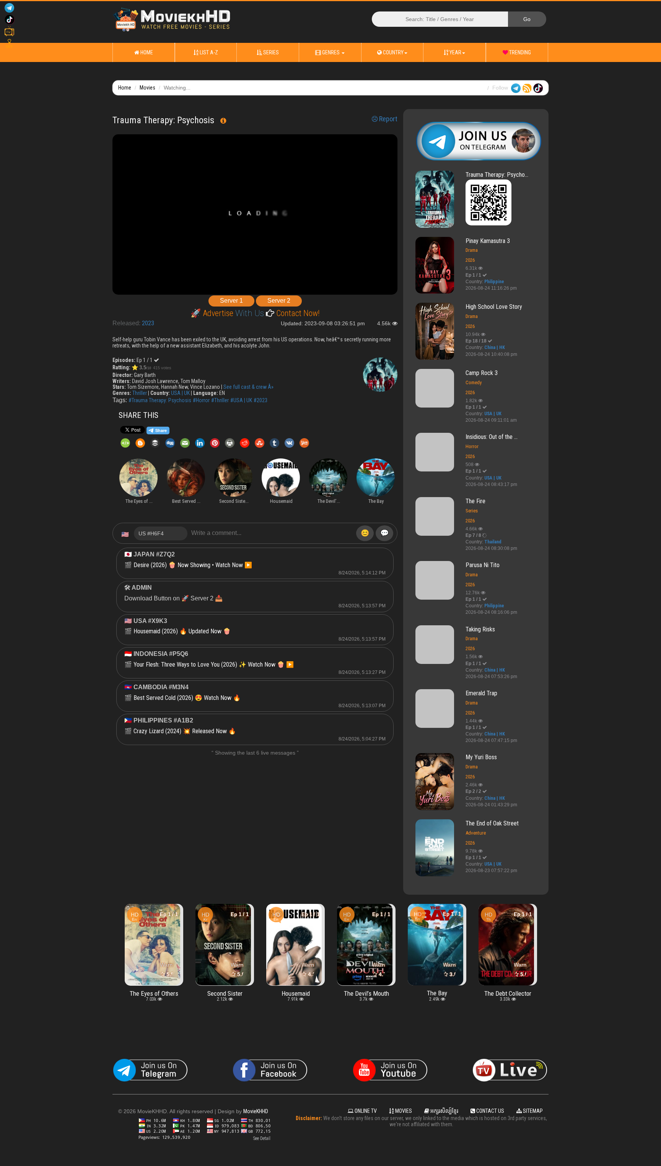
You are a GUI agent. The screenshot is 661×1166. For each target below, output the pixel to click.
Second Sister (154, 993)
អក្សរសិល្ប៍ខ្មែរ (443, 1111)
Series (270, 52)
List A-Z (208, 52)
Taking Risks (480, 629)
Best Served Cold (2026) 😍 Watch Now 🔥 (187, 697)
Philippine (494, 281)
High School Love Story (494, 306)
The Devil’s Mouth (295, 993)
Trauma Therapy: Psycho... (497, 174)
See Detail (261, 1138)
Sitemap (532, 1111)
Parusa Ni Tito (483, 565)
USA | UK (180, 393)
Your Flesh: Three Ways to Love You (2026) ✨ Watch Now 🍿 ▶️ (214, 664)
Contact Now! (297, 313)
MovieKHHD (255, 1111)
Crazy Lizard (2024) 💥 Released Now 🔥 (185, 731)
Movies (147, 88)
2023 (148, 323)
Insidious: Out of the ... (492, 436)
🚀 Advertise (212, 313)
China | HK (494, 347)
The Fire (475, 501)
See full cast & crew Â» (248, 387)
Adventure (476, 833)
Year (454, 52)
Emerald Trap (481, 693)
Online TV (365, 1111)
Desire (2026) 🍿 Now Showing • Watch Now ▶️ (193, 565)
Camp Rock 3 (482, 373)
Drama (472, 250)
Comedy (474, 382)
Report (387, 119)
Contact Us (489, 1111)
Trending (519, 52)
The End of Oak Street (492, 823)
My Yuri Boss (481, 757)
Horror (472, 446)
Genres (331, 52)
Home (146, 52)
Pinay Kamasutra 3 (488, 241)
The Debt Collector (437, 993)
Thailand (492, 542)
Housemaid (225, 993)
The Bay (366, 993)
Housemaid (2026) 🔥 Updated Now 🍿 (182, 631)
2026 (470, 260)
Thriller (139, 393)
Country (393, 52)
